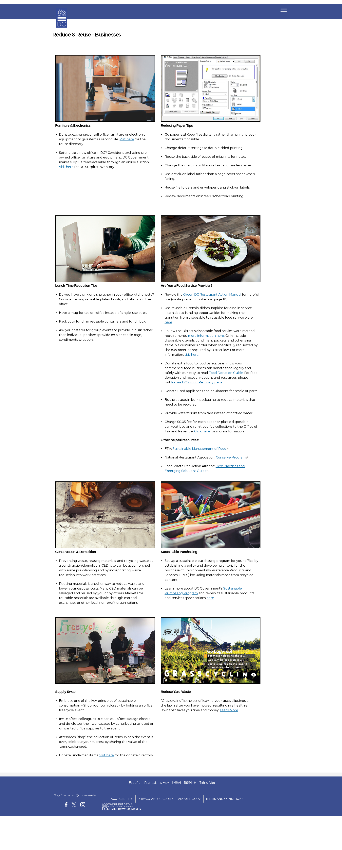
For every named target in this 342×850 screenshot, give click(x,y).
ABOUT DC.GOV (189, 799)
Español (135, 783)
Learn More (229, 710)
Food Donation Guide (226, 373)
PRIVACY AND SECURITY (155, 799)
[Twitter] (73, 805)
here (168, 322)
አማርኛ (164, 783)
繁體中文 (190, 783)
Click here (202, 431)
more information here (206, 336)
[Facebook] (66, 805)
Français (150, 783)
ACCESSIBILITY (122, 799)
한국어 (176, 783)
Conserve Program (231, 457)
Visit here (127, 139)
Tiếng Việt (207, 783)
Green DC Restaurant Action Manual (212, 294)
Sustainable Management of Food (199, 449)
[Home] (61, 30)
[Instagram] (82, 805)
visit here (191, 355)
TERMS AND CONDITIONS (224, 799)
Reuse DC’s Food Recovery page (196, 382)
